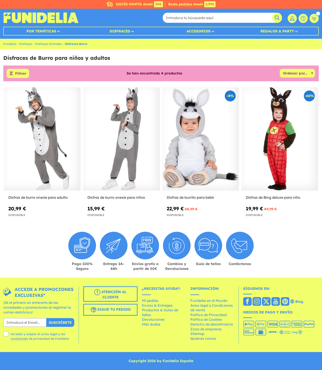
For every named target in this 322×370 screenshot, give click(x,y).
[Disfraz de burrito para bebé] (200, 139)
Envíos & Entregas (157, 305)
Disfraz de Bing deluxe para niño (273, 197)
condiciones (19, 339)
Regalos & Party (277, 31)
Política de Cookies (206, 319)
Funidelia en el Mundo (208, 300)
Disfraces (120, 31)
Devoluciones (153, 319)
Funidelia (9, 44)
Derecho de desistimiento (211, 324)
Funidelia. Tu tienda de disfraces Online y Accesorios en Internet (40, 17)
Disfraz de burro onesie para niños (116, 197)
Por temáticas (41, 31)
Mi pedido (150, 300)
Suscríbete (60, 322)
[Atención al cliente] (303, 18)
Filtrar (20, 73)
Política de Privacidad (208, 315)
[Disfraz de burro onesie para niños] (121, 139)
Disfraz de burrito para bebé (190, 197)
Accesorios (199, 31)
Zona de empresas (206, 329)
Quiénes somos (203, 338)
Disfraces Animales (48, 44)
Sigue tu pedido (113, 309)
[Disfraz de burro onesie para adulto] (42, 139)
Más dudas (151, 324)
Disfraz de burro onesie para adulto (38, 197)
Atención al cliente (113, 294)
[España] (247, 302)
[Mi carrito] (314, 18)
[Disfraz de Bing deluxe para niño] (279, 139)
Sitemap (197, 333)
